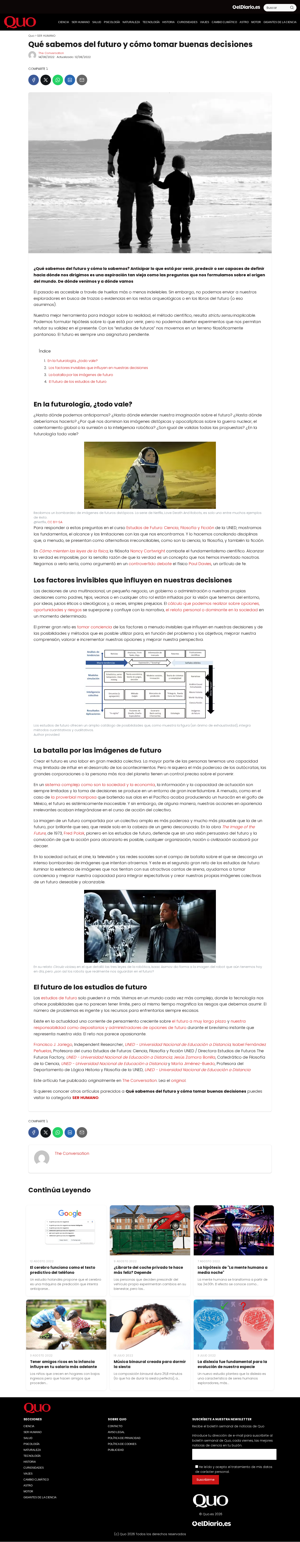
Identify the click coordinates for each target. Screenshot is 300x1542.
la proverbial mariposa (74, 797)
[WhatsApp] (57, 80)
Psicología (112, 22)
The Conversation (51, 53)
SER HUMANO (81, 22)
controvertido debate (150, 563)
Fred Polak (74, 833)
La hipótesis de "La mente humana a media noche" (232, 1270)
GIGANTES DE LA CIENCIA (280, 22)
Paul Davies (200, 563)
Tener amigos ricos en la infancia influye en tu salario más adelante (63, 1364)
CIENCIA (63, 22)
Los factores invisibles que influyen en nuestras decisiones (98, 367)
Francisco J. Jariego (53, 1044)
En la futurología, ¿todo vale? (73, 360)
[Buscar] (291, 7)
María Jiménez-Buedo (193, 1063)
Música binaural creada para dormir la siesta (150, 1364)
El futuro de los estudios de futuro (78, 381)
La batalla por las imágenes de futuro (81, 374)
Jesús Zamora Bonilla (194, 1057)
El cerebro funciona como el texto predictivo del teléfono (62, 1270)
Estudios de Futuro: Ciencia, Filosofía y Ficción (170, 527)
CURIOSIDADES (187, 22)
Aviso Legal (116, 1432)
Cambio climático (224, 22)
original (178, 1080)
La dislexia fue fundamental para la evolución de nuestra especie (232, 1364)
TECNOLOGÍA (151, 22)
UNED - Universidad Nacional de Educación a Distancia (178, 1044)
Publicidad (116, 1450)
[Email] (82, 80)
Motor (256, 22)
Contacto (115, 1426)
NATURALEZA (131, 22)
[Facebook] (33, 80)
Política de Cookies (122, 1444)
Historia (168, 22)
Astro (244, 22)
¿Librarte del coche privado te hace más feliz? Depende (148, 1270)
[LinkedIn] (70, 80)
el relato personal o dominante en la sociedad (212, 610)
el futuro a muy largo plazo (199, 1021)
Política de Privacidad (124, 1438)
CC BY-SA (54, 522)
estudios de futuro (59, 998)
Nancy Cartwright (147, 551)
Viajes (204, 22)
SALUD (96, 22)
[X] (45, 80)
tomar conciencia (94, 627)
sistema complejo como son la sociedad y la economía (100, 784)
